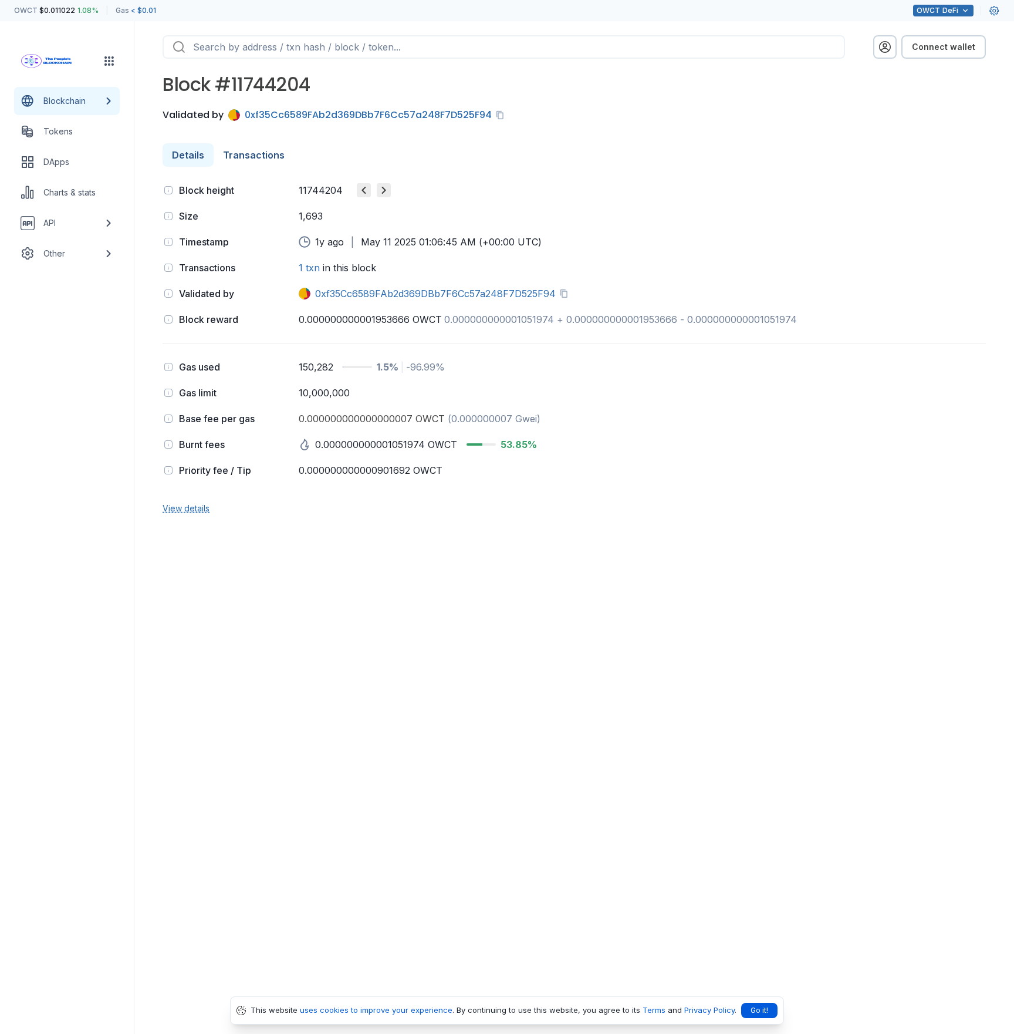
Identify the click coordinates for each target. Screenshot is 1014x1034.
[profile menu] (885, 47)
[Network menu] (109, 61)
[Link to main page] (56, 61)
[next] (384, 190)
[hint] (168, 190)
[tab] (188, 155)
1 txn (309, 268)
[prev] (364, 190)
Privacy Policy (709, 1010)
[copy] (502, 115)
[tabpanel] (574, 348)
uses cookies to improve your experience (376, 1010)
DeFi (937, 10)
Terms (654, 1010)
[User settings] (994, 10)
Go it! (759, 1010)
